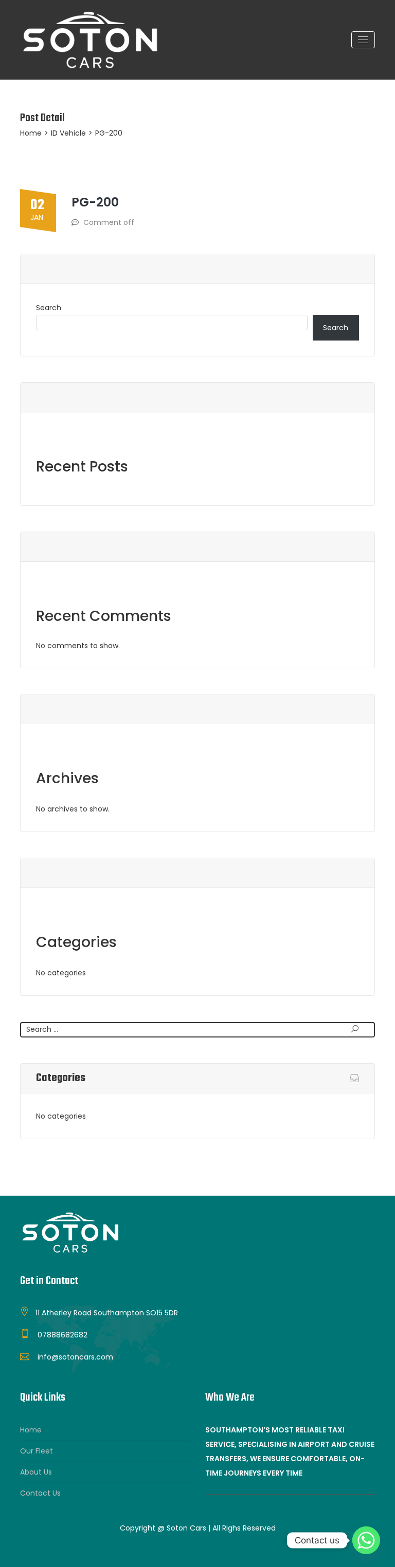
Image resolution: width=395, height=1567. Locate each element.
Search (48, 308)
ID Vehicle (68, 133)
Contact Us (40, 1493)
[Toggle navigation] (363, 39)
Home (31, 133)
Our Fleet (36, 1451)
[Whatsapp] (366, 1540)
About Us (36, 1472)
